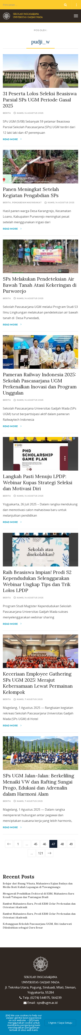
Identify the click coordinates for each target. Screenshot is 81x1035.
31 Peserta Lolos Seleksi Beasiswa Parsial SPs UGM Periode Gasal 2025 (40, 100)
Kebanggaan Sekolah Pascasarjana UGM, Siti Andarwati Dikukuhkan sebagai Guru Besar (37, 925)
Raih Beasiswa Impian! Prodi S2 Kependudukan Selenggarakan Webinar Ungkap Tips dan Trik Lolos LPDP (37, 581)
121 (40, 853)
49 (71, 844)
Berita (7, 113)
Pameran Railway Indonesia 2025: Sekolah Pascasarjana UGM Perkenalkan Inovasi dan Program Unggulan (39, 384)
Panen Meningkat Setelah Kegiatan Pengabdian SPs (31, 192)
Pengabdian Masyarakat (27, 202)
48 (62, 844)
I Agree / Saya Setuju (60, 1022)
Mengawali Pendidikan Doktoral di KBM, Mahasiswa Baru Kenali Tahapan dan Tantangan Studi (38, 895)
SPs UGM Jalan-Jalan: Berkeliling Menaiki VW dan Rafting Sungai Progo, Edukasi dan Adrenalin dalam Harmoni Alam (38, 785)
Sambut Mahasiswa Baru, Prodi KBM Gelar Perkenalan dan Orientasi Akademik (39, 905)
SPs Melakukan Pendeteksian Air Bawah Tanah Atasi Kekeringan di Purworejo (39, 285)
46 (44, 844)
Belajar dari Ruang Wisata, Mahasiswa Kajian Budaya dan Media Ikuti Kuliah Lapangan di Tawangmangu (38, 885)
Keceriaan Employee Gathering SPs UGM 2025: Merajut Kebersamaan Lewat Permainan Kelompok (38, 683)
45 (35, 844)
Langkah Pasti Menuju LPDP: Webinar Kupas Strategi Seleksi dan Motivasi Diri (37, 482)
